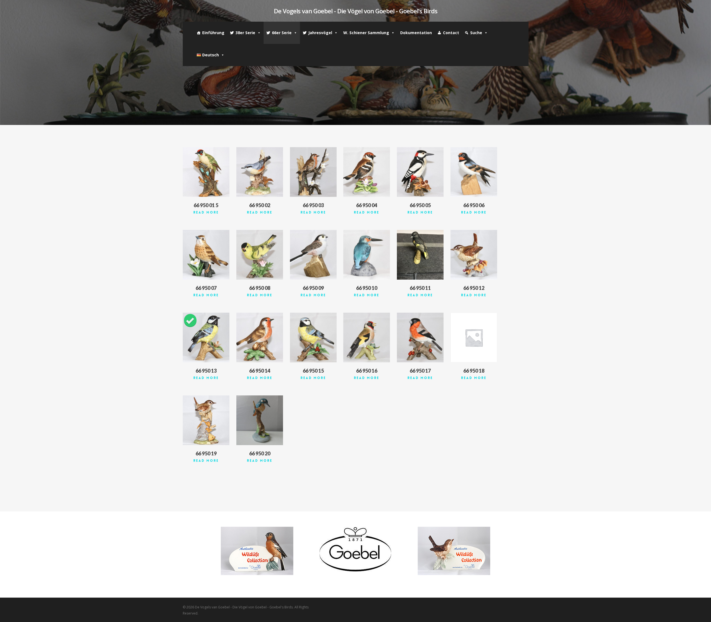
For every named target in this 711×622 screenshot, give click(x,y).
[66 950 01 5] (206, 172)
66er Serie (282, 32)
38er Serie (245, 32)
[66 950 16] (366, 337)
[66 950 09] (313, 255)
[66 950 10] (366, 255)
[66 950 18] (473, 337)
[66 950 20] (259, 420)
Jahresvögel (320, 32)
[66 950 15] (313, 337)
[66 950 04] (366, 172)
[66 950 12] (473, 255)
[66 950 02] (259, 172)
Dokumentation (416, 32)
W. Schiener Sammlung (366, 32)
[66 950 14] (259, 337)
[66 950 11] (420, 255)
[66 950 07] (206, 255)
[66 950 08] (259, 255)
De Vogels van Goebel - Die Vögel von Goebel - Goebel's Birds (355, 11)
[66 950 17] (420, 337)
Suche (476, 32)
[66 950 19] (206, 420)
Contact (451, 32)
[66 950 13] (206, 337)
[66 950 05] (420, 172)
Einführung (213, 32)
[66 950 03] (313, 172)
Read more (206, 212)
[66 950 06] (473, 172)
